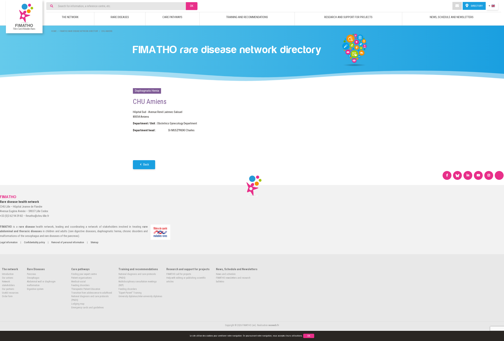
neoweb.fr (273, 325)
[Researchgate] (499, 175)
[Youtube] (478, 175)
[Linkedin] (467, 175)
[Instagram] (488, 175)
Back (146, 164)
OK (191, 6)
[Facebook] (447, 175)
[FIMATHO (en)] (24, 16)
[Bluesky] (457, 175)
